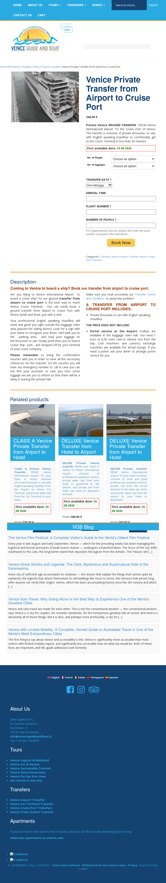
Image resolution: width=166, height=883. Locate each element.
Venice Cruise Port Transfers (31, 808)
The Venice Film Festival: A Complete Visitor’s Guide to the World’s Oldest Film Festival (79, 537)
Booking (14, 67)
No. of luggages (96, 165)
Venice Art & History (25, 764)
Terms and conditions (66, 865)
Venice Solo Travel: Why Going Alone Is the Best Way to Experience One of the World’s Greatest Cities (78, 601)
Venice (97, 5)
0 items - (67, 28)
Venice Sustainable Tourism (30, 768)
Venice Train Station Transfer (32, 812)
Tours (53, 5)
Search (153, 5)
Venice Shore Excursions (27, 772)
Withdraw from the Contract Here (104, 865)
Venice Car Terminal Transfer (31, 804)
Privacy (132, 865)
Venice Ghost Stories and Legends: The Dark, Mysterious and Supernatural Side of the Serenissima (78, 566)
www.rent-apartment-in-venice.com (36, 838)
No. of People (94, 158)
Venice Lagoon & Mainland (29, 760)
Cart (42, 15)
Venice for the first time (28, 776)
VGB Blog (83, 526)
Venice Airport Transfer (47, 67)
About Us (35, 5)
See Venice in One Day (26, 780)
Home (17, 5)
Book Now (121, 242)
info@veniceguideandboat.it (31, 736)
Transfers (75, 5)
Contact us (22, 15)
